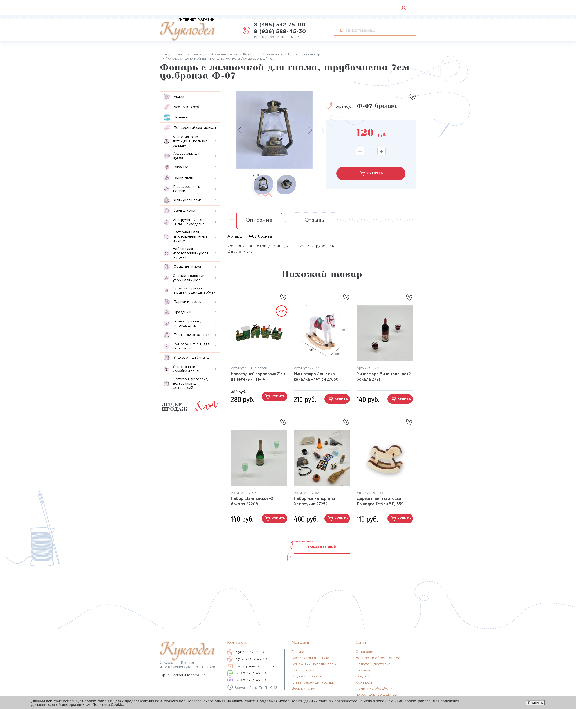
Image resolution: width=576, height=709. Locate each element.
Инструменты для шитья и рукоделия (188, 222)
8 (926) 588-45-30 (280, 31)
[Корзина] (413, 8)
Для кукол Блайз (188, 200)
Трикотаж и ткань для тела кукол (191, 346)
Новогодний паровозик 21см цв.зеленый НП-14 (258, 376)
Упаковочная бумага (191, 357)
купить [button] (278, 396)
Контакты (365, 682)
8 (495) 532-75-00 (280, 24)
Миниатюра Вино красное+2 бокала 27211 (384, 376)
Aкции (179, 96)
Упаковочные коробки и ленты (187, 369)
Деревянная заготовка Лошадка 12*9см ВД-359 (380, 501)
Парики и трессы (188, 302)
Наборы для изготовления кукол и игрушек (191, 253)
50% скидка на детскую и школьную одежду (190, 141)
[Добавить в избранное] (412, 97)
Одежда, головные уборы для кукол (188, 278)
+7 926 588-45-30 (250, 673)
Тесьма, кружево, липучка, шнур (187, 323)
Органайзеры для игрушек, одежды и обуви (194, 290)
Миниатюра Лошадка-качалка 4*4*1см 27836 (316, 376)
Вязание (181, 167)
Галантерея (183, 177)
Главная (298, 652)
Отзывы (363, 670)
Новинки (181, 117)
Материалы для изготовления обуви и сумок (190, 236)
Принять (535, 702)
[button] (322, 546)
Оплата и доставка (373, 664)
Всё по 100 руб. (187, 107)
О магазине (366, 652)
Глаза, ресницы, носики (186, 189)
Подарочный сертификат (195, 127)
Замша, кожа (184, 210)
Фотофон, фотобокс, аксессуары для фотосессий (190, 384)
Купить (375, 173)
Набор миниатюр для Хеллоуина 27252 (314, 501)
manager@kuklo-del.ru (254, 666)
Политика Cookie (107, 704)
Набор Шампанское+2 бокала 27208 (252, 501)
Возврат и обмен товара (378, 658)
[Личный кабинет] (404, 7)
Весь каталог (303, 689)
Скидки (362, 676)
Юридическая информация (182, 675)
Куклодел (187, 29)
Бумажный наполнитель (313, 664)
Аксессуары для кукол (186, 156)
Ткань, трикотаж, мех (191, 335)
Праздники (183, 312)
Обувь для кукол (187, 266)
